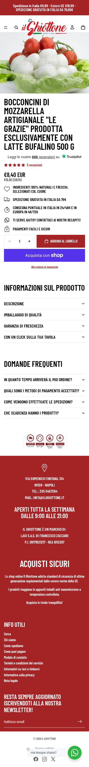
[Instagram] (44, 759)
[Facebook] (36, 759)
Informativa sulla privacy (19, 675)
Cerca (7, 634)
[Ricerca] (16, 27)
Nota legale (11, 681)
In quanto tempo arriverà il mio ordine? (38, 379)
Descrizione (14, 303)
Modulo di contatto (15, 657)
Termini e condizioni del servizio (23, 663)
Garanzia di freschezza (23, 326)
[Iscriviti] (80, 721)
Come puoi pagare (15, 651)
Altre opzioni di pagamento (44, 266)
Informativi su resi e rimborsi (22, 669)
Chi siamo (10, 640)
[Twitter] (53, 759)
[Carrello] (83, 27)
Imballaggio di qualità (23, 314)
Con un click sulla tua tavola (29, 337)
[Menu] (5, 27)
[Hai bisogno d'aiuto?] (75, 753)
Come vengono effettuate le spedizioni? (38, 401)
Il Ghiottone (49, 738)
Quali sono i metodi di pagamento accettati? (41, 390)
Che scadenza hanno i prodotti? (31, 413)
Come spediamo (13, 646)
